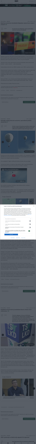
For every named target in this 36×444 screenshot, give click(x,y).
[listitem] (18, 218)
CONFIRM (11, 234)
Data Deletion (13, 237)
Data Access (18, 237)
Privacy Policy (23, 237)
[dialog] (18, 222)
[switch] (29, 221)
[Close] (34, 206)
